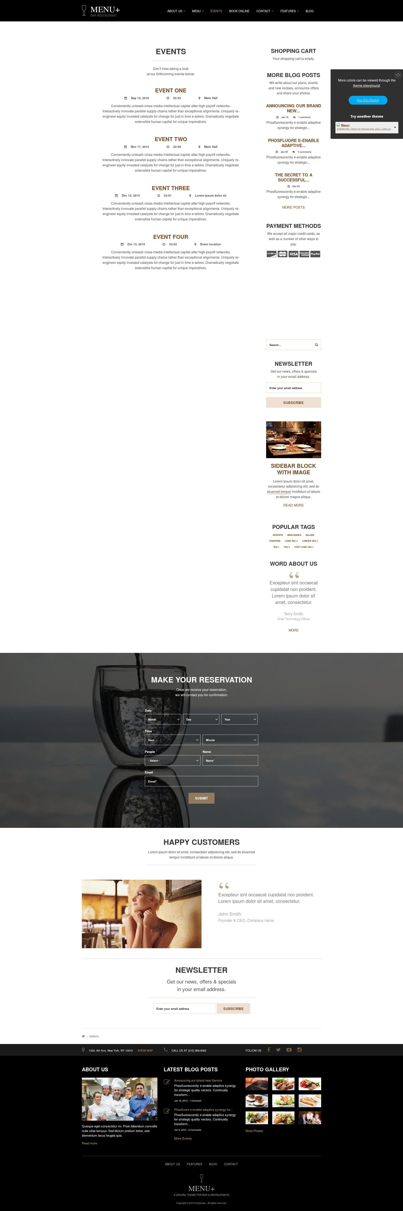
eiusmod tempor (279, 491)
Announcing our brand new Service (198, 1080)
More (294, 630)
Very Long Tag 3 (304, 547)
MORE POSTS (293, 207)
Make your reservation (201, 679)
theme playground (366, 85)
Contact (263, 11)
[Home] (84, 10)
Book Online (239, 11)
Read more (89, 1143)
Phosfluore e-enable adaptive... (293, 143)
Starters (274, 540)
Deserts (278, 535)
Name (208, 751)
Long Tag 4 (291, 540)
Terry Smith (293, 613)
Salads (310, 535)
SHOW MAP (145, 1050)
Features (288, 11)
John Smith (229, 914)
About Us (174, 11)
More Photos (254, 1130)
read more (293, 505)
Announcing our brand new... (293, 108)
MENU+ (105, 9)
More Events (183, 1138)
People (151, 751)
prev (89, 872)
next (313, 872)
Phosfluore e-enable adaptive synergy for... (203, 1109)
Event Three (171, 188)
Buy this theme (368, 100)
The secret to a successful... (293, 177)
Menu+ (345, 125)
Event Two (171, 139)
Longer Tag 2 (310, 540)
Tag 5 (287, 547)
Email (150, 772)
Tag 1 (276, 547)
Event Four (170, 237)
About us (172, 1163)
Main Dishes (294, 535)
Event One (170, 90)
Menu (196, 11)
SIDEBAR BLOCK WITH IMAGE (293, 469)
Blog (310, 11)
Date (149, 710)
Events (216, 11)
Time (149, 731)
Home (83, 1036)
